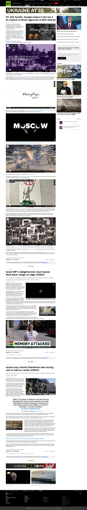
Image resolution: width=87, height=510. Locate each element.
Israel (7, 354)
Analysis (55, 5)
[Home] (8, 3)
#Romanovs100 (19, 246)
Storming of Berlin (31, 174)
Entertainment (68, 5)
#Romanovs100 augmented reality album (14, 34)
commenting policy (16, 262)
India (39, 5)
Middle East (23, 453)
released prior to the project (19, 208)
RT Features (49, 5)
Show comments (31, 266)
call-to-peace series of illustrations (25, 176)
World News (27, 5)
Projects (79, 5)
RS (15, 0)
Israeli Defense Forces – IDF (14, 453)
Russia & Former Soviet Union (18, 5)
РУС (10, 0)
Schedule (45, 500)
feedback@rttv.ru (45, 262)
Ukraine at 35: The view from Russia (64, 79)
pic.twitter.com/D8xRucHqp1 (30, 408)
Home (7, 14)
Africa (44, 5)
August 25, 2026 (38, 411)
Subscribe (62, 58)
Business (33, 5)
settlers (35, 312)
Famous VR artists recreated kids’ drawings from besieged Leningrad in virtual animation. (24, 143)
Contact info (64, 501)
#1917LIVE (32, 249)
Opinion (61, 5)
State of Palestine (12, 354)
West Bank (19, 354)
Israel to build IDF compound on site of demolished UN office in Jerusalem (25, 438)
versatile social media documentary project (22, 76)
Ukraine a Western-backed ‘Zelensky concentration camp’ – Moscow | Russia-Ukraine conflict (39, 3)
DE (12, 0)
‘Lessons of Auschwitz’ (49, 252)
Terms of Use (64, 496)
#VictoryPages (9, 42)
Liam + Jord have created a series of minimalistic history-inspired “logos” (39, 110)
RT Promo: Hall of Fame (66, 500)
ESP (8, 0)
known (15, 291)
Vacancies (64, 504)
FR (14, 0)
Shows (74, 5)
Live (44, 496)
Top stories (59, 14)
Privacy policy (64, 497)
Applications (45, 497)
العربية (7, 0)
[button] (30, 334)
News (7, 496)
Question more (16, 3)
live (56, 3)
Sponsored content (47, 501)
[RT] (26, 0)
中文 (17, 0)
